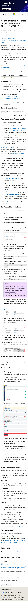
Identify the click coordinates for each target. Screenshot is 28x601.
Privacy (8, 597)
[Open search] (22, 14)
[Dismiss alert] (26, 2)
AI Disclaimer (4, 595)
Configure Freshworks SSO (10, 191)
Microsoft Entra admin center (17, 128)
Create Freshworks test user (12, 194)
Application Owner (9, 100)
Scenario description (6, 36)
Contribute (3, 597)
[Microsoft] (14, 14)
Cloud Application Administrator (13, 98)
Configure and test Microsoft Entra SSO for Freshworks (14, 40)
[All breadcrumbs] (2, 17)
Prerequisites (5, 35)
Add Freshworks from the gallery (9, 38)
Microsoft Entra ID (9, 17)
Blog (19, 595)
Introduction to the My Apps (15, 527)
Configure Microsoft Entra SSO (11, 178)
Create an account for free (12, 92)
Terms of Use (4, 599)
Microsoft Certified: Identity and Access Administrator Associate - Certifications (13, 575)
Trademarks (10, 599)
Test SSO (6, 202)
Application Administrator (11, 96)
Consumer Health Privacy (18, 597)
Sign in (25, 14)
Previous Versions (12, 595)
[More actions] (26, 17)
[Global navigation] (1, 14)
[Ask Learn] (24, 17)
